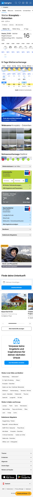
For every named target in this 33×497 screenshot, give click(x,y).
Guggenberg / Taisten (8, 421)
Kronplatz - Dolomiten (8, 383)
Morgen (9, 66)
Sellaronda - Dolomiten (8, 438)
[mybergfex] (27, 3)
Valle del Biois (6, 409)
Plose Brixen (20, 428)
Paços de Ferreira (17, 409)
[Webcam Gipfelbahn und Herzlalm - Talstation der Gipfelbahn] (27, 147)
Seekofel (4, 397)
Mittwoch (29, 66)
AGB (3, 489)
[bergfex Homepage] (6, 3)
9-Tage (26, 29)
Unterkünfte (18, 10)
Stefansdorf (15, 376)
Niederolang (5, 376)
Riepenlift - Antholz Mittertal (10, 424)
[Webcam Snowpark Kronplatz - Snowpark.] (20, 147)
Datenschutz (10, 489)
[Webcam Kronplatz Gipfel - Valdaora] (12, 142)
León (3, 412)
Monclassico (23, 405)
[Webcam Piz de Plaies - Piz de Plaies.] (12, 147)
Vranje (9, 412)
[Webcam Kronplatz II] (5, 130)
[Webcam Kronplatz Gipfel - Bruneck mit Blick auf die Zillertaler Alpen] (20, 142)
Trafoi (10, 405)
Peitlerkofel (18, 394)
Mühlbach (5, 390)
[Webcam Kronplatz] (5, 136)
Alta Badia (5, 431)
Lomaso (4, 405)
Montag (19, 66)
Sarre (16, 405)
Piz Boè (20, 397)
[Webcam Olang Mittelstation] (12, 136)
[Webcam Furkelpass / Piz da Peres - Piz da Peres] (27, 136)
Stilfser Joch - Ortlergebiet (9, 442)
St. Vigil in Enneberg (8, 380)
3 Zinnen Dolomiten (7, 435)
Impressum (28, 489)
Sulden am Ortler (20, 435)
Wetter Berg (16, 29)
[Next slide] (30, 323)
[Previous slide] (3, 323)
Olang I (18, 380)
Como (15, 412)
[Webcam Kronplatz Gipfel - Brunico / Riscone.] (27, 142)
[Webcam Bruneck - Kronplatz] (20, 136)
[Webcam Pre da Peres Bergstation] (27, 130)
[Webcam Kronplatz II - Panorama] (12, 130)
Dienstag (24, 66)
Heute (3, 66)
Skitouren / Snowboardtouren (13, 221)
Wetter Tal (6, 29)
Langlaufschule (8, 215)
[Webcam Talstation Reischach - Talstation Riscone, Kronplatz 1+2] (5, 147)
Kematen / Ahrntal (26, 390)
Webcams (10, 10)
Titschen (25, 394)
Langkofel (12, 397)
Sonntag (14, 66)
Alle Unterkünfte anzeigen (16, 328)
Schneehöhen (27, 10)
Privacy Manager (19, 489)
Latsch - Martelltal (7, 394)
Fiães (25, 409)
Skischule (6, 218)
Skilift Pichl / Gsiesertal (8, 428)
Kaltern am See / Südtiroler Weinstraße (13, 387)
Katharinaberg (14, 390)
